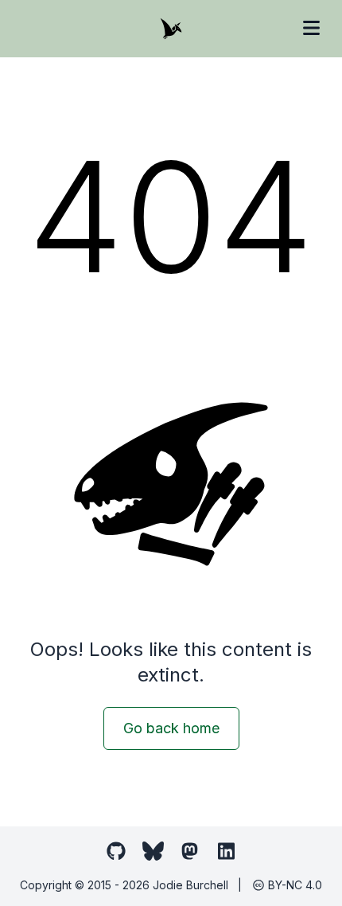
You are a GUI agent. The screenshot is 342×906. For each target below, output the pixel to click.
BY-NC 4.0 (293, 885)
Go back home (171, 728)
